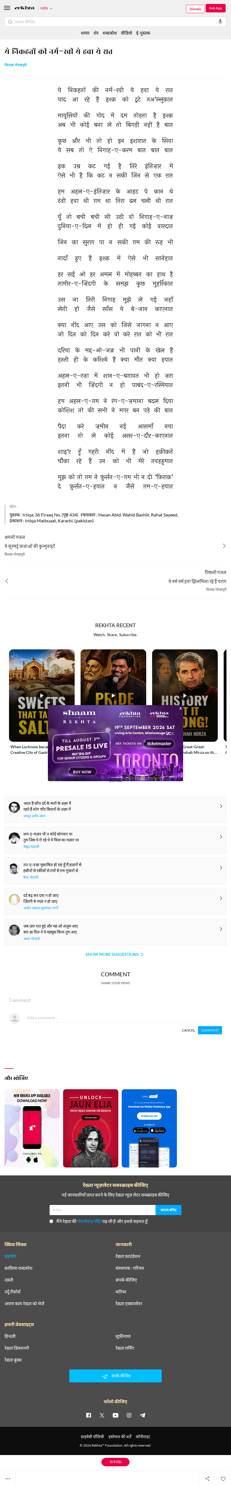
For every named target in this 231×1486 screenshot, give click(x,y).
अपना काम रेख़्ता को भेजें (24, 1303)
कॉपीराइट (143, 1436)
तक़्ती (9, 1280)
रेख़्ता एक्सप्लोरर (128, 1303)
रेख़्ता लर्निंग (124, 1348)
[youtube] (115, 1415)
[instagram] (129, 1415)
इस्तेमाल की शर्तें (119, 1436)
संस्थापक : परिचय (129, 1268)
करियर (120, 1291)
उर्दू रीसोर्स (13, 1291)
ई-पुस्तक (143, 32)
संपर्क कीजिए (126, 1280)
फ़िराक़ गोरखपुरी (16, 65)
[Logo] (24, 8)
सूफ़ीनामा (123, 1336)
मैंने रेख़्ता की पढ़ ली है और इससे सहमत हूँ (102, 1221)
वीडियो (126, 32)
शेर (96, 32)
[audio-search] (220, 21)
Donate (195, 9)
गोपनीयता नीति (89, 1221)
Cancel (188, 1030)
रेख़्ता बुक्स (13, 1360)
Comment (210, 1030)
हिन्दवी (10, 1336)
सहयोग (10, 1256)
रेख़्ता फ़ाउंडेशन (127, 1256)
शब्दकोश (110, 32)
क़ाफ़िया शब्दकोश (18, 1268)
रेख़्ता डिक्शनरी (17, 1348)
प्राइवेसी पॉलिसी (92, 1436)
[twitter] (101, 1415)
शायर (85, 32)
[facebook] (88, 1415)
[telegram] (142, 1415)
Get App (215, 8)
